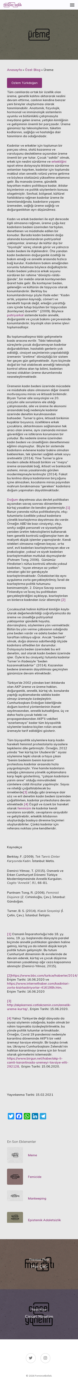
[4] (26, 804)
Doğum (12, 500)
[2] (63, 600)
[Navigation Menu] (72, 5)
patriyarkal (15, 315)
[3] (25, 792)
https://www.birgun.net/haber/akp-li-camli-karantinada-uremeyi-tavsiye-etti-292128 (37, 1062)
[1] (68, 508)
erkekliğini (58, 161)
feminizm (24, 808)
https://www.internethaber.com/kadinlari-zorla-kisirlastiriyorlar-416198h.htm (38, 985)
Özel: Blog (32, 70)
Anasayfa (14, 70)
